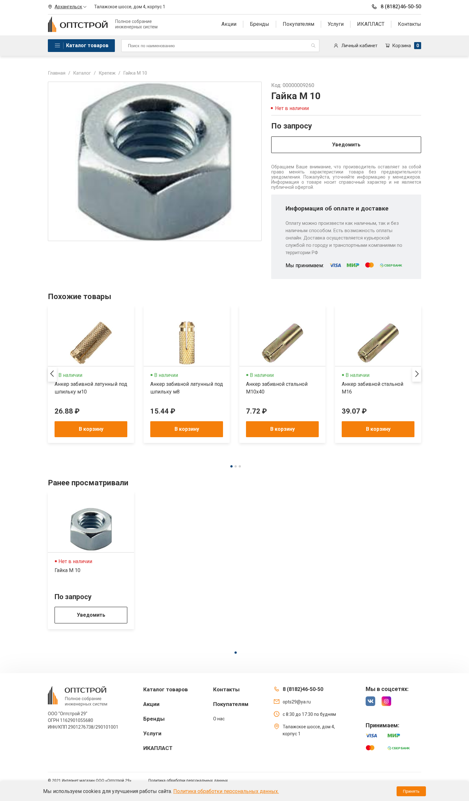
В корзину (91, 429)
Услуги (336, 24)
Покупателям (298, 24)
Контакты (409, 24)
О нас (219, 718)
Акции (228, 24)
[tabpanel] (91, 374)
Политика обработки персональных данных (188, 780)
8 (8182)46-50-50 (401, 7)
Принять (411, 791)
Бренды (259, 24)
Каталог (82, 73)
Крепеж (107, 73)
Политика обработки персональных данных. (226, 791)
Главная (56, 73)
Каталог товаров (87, 45)
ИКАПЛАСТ (370, 24)
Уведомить (346, 145)
